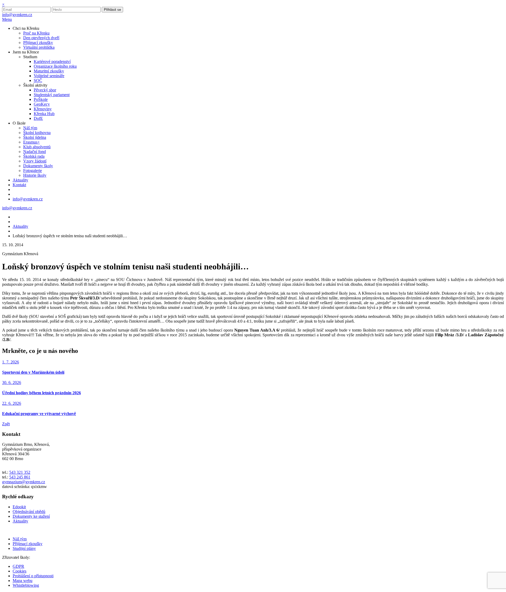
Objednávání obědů (29, 511)
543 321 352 (19, 472)
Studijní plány (24, 548)
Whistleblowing (26, 585)
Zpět (6, 424)
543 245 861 (19, 477)
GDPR (18, 566)
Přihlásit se (112, 10)
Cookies (19, 571)
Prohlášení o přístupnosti (33, 576)
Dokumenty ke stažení (31, 516)
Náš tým (20, 539)
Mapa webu (22, 580)
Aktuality (20, 226)
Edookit (19, 507)
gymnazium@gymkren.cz (23, 482)
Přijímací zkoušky (27, 543)
